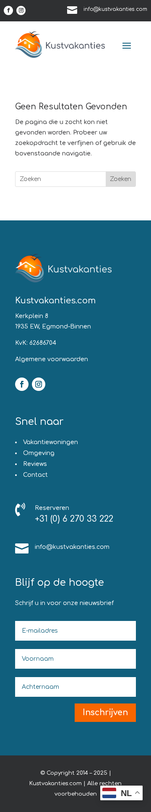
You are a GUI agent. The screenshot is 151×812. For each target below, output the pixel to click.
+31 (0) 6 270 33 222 (74, 519)
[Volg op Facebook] (8, 10)
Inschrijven (105, 712)
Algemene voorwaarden (51, 359)
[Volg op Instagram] (21, 10)
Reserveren (52, 508)
